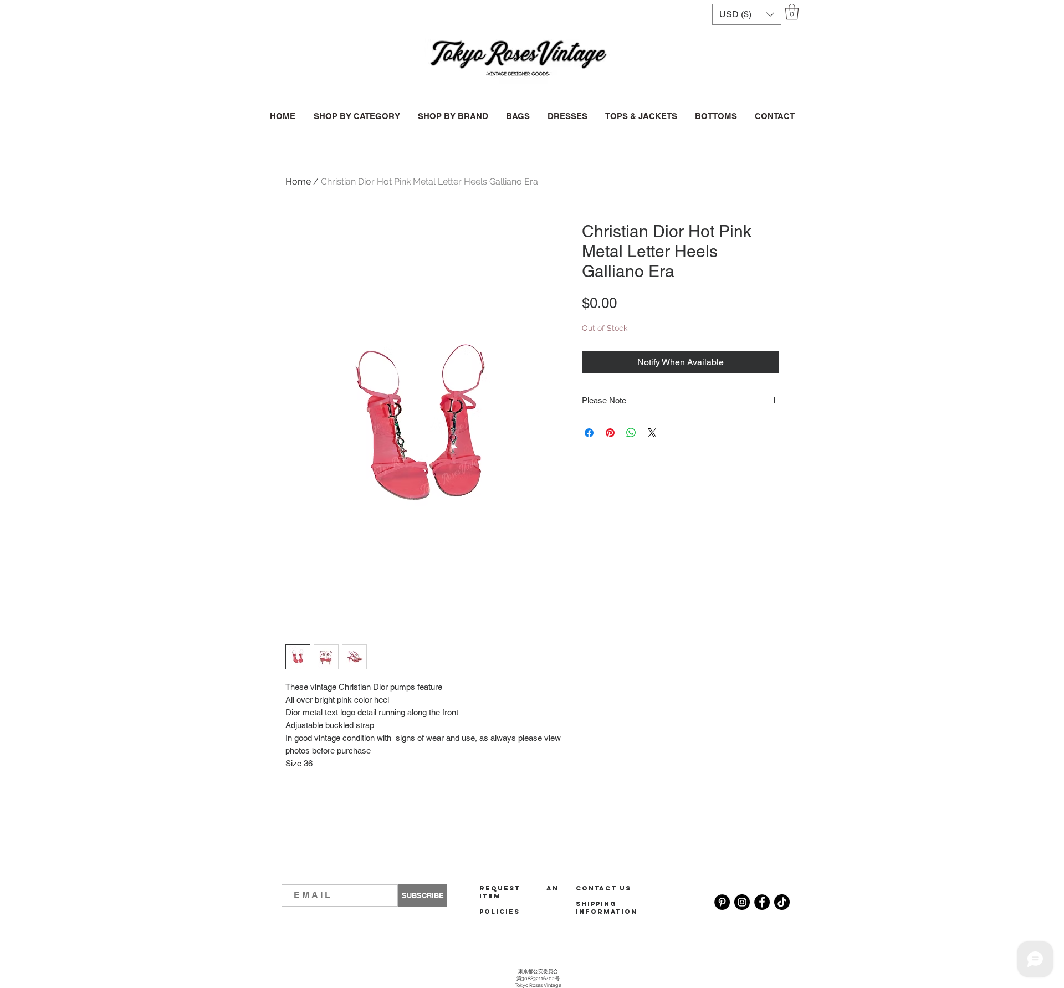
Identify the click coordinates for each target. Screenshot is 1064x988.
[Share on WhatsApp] (631, 432)
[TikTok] (782, 902)
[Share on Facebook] (589, 432)
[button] (746, 14)
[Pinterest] (722, 902)
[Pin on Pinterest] (610, 432)
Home (298, 181)
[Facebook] (762, 902)
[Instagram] (742, 902)
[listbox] (746, 14)
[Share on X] (652, 432)
